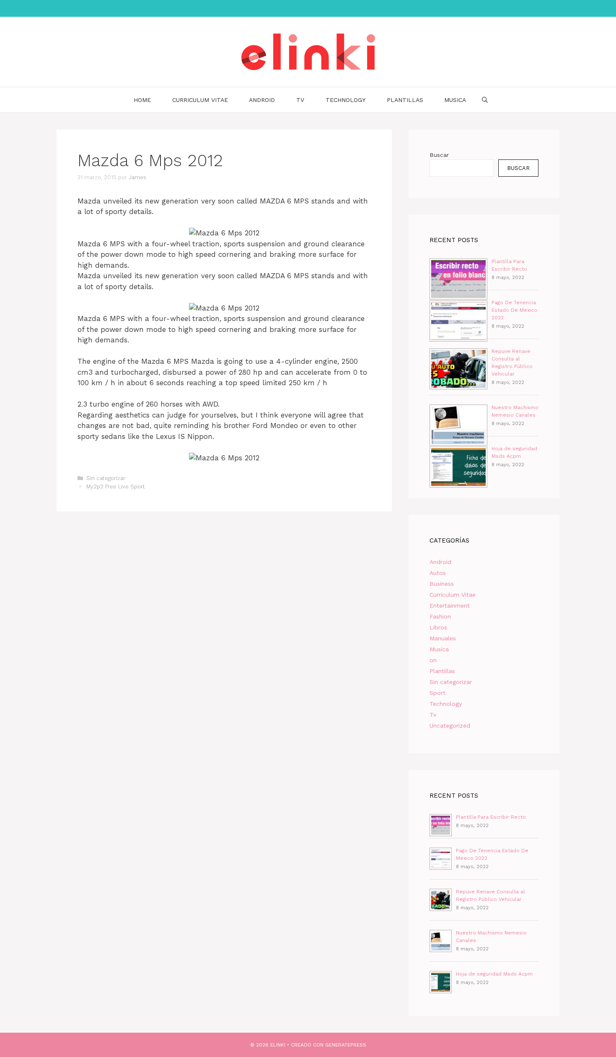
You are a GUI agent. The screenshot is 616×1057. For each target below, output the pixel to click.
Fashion (440, 616)
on (433, 660)
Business (442, 583)
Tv (300, 100)
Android (262, 100)
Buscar (439, 154)
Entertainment (450, 605)
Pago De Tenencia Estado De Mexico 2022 (514, 310)
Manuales (443, 638)
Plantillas (405, 100)
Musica (455, 100)
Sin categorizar (105, 478)
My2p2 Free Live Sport (115, 486)
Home (142, 100)
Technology (345, 100)
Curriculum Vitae (200, 100)
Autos (438, 572)
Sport (437, 692)
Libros (438, 627)
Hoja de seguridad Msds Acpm (494, 974)
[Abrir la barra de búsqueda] (485, 99)
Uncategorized (450, 725)
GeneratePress (345, 1045)
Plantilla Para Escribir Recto (491, 817)
